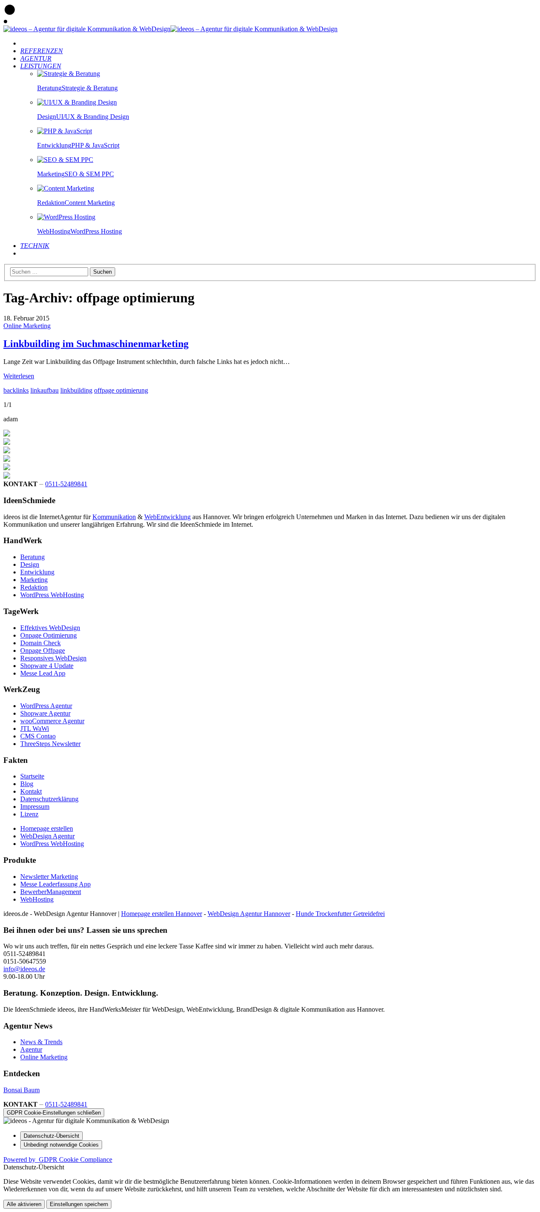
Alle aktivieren (24, 1204)
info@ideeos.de (24, 968)
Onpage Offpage (42, 650)
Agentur (31, 1049)
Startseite (32, 776)
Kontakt (31, 791)
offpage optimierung (121, 390)
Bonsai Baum (21, 1089)
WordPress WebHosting (52, 594)
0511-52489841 (66, 483)
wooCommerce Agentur (52, 721)
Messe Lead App (42, 673)
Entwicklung (37, 572)
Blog (26, 783)
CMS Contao (38, 736)
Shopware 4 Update (46, 665)
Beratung (32, 556)
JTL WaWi (34, 728)
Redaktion (34, 587)
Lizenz (29, 814)
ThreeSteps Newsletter (50, 743)
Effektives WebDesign (50, 627)
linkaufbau (44, 390)
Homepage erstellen (46, 828)
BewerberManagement (50, 891)
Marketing (34, 579)
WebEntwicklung (167, 516)
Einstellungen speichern (79, 1204)
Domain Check (40, 642)
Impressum (34, 806)
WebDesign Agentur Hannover (249, 913)
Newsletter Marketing (49, 876)
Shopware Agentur (45, 713)
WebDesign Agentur (47, 836)
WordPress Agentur (46, 705)
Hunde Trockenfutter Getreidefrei (340, 913)
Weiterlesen (18, 376)
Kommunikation (114, 516)
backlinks (16, 390)
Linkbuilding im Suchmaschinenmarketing (96, 343)
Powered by (57, 1159)
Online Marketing (27, 325)
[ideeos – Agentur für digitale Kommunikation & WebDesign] (86, 28)
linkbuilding (76, 390)
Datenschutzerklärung (49, 799)
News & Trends (41, 1041)
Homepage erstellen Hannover (161, 913)
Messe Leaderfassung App (55, 884)
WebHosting (37, 899)
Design (29, 564)
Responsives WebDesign (53, 658)
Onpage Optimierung (48, 635)
